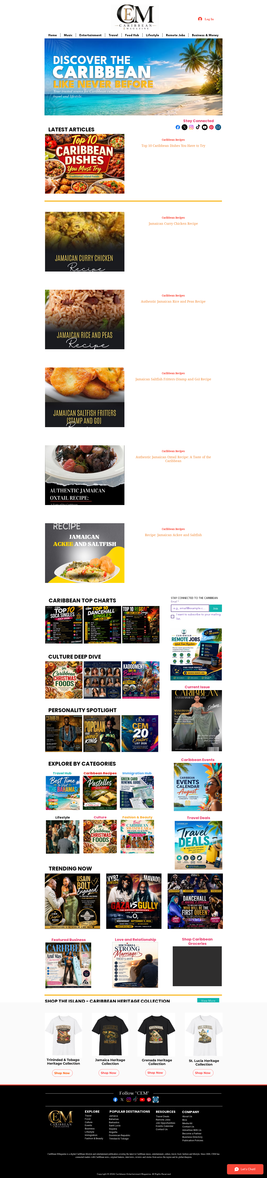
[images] (218, 127)
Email (175, 601)
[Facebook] (178, 127)
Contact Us (188, 1126)
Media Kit (187, 1123)
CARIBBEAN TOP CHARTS (82, 600)
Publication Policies (192, 1140)
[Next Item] (75, 793)
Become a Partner (191, 1133)
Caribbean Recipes (173, 139)
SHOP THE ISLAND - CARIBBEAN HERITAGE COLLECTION (107, 1001)
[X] (184, 127)
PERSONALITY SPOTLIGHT (82, 710)
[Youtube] (205, 127)
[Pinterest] (211, 127)
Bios (184, 1119)
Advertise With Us (191, 1130)
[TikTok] (198, 127)
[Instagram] (191, 127)
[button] (197, 966)
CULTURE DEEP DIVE (74, 657)
